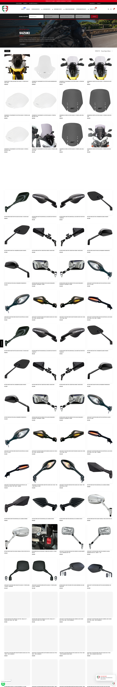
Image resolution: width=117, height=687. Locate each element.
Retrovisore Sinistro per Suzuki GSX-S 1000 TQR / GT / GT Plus (44, 183)
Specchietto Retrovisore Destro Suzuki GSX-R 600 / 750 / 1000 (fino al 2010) (72, 485)
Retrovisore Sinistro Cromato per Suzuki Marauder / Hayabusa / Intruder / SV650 (71, 283)
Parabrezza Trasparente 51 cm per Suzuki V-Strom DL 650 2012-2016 (44, 149)
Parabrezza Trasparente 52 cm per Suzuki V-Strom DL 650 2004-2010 (17, 116)
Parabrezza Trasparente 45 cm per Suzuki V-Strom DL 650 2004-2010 (44, 116)
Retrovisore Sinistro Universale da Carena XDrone (15, 518)
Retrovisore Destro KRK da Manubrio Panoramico (15, 283)
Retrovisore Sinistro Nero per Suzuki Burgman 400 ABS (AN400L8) (72, 585)
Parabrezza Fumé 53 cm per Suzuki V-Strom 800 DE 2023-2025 (99, 82)
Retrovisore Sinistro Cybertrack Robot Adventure (71, 250)
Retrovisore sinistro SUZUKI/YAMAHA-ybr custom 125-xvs (17, 551)
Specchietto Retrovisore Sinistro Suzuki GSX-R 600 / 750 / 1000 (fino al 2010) (44, 485)
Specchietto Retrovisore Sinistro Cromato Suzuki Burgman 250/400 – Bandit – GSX (98, 552)
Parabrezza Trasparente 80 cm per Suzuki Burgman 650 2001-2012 (44, 82)
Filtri (8, 50)
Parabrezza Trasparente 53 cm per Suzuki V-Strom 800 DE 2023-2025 (72, 82)
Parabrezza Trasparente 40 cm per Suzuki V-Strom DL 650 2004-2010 (16, 149)
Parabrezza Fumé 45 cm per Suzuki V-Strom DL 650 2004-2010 (99, 116)
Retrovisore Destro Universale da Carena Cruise (43, 518)
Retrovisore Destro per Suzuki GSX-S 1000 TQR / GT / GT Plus (72, 183)
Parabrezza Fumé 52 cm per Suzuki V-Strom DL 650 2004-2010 (72, 116)
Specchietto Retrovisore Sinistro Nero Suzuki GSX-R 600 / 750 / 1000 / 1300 (72, 317)
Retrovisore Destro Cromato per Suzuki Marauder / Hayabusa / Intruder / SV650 (43, 283)
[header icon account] (111, 9)
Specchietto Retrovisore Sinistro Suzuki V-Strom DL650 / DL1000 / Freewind (16, 585)
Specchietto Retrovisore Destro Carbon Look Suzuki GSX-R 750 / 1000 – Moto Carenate (71, 619)
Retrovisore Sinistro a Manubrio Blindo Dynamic (15, 250)
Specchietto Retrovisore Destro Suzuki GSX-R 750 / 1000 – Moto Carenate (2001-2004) (72, 653)
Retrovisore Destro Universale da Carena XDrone (98, 484)
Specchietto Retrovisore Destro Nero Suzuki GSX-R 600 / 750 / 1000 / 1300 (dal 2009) (44, 317)
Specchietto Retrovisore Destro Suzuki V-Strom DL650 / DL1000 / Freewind (44, 585)
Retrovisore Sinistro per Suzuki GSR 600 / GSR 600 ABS (16, 216)
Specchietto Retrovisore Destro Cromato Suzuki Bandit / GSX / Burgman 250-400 (72, 552)
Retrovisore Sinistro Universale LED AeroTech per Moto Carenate (72, 217)
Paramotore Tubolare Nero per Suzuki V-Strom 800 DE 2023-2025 (16, 82)
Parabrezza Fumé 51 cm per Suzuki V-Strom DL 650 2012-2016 (99, 149)
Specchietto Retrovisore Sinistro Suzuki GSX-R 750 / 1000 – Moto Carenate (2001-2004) (99, 653)
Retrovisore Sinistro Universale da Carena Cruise (71, 518)
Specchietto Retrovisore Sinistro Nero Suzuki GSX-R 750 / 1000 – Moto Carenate (17, 653)
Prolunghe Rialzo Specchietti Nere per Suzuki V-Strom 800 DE (44, 552)
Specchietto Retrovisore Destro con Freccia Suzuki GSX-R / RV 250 (98, 283)
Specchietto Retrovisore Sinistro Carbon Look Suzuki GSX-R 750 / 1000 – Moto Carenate (99, 619)
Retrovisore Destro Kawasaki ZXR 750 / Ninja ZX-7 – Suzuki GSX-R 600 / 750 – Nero (15, 619)
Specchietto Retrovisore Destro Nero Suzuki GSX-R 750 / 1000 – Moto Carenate (44, 653)
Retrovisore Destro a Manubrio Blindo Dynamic (97, 216)
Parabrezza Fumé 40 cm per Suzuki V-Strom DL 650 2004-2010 (72, 149)
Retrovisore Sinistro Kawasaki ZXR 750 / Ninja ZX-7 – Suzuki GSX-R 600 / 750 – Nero (44, 619)
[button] (1, 343)
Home (20, 26)
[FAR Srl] (5, 9)
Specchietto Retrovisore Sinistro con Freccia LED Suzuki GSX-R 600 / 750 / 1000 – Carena (15, 485)
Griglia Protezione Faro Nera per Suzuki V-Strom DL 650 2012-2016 (16, 183)
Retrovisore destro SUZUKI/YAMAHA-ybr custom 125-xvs (99, 518)
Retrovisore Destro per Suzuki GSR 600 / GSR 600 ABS (99, 182)
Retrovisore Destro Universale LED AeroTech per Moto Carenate (44, 217)
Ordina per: (97, 51)
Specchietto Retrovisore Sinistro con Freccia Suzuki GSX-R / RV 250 (16, 317)
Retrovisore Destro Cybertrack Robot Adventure (43, 250)
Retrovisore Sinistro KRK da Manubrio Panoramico (98, 250)
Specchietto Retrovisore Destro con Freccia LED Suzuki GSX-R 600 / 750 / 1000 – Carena (99, 317)
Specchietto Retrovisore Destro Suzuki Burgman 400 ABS (99, 585)
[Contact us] (3, 684)
